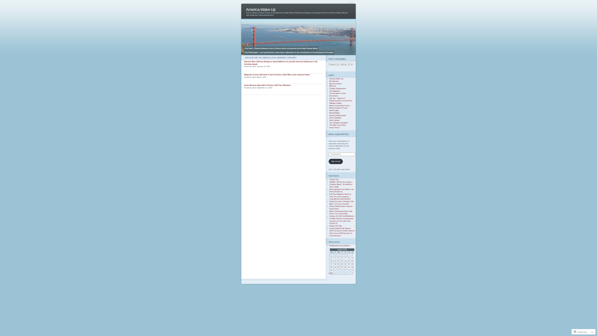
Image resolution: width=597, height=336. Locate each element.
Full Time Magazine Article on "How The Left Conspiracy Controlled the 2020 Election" (340, 196)
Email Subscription (339, 134)
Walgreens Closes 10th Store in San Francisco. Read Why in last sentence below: (277, 75)
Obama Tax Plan (335, 226)
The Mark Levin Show (337, 125)
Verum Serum (334, 127)
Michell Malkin (334, 113)
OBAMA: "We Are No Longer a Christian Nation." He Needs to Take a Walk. (340, 184)
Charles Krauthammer (337, 88)
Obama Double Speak (337, 115)
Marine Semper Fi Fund (338, 108)
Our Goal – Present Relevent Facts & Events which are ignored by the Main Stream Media (281, 48)
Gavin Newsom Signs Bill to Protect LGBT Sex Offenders (267, 85)
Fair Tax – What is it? (337, 98)
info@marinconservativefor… (340, 246)
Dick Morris (333, 96)
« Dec (331, 273)
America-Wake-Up (260, 9)
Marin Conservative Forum (339, 106)
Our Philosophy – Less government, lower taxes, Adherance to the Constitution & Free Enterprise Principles (289, 52)
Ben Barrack (334, 81)
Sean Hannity (334, 120)
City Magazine (334, 91)
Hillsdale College (335, 103)
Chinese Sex (334, 179)
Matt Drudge (334, 110)
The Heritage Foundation (338, 123)
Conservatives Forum (337, 93)
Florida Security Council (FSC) (340, 101)
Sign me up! (335, 161)
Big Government (335, 84)
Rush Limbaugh (335, 118)
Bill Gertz (332, 86)
